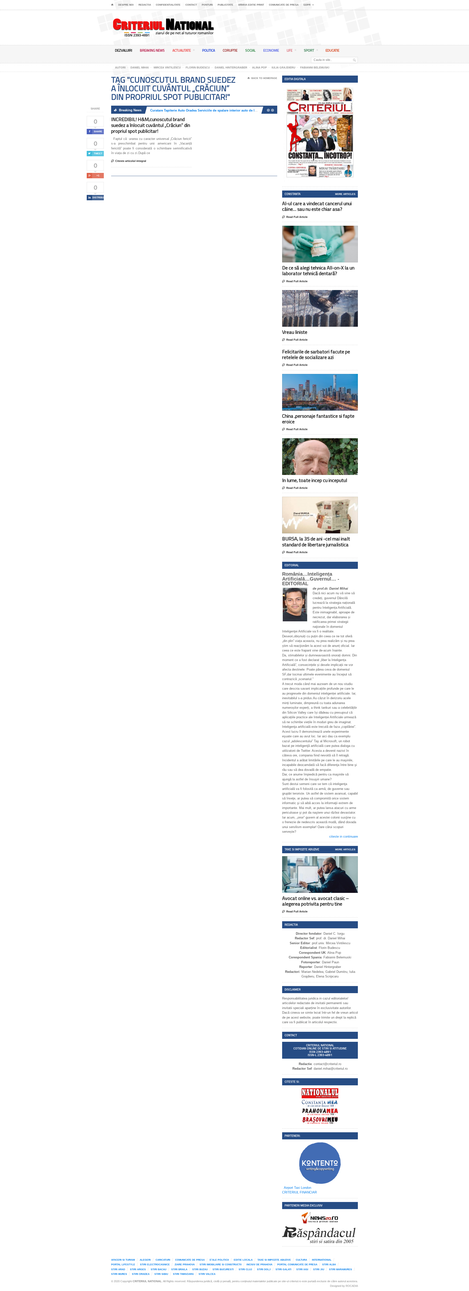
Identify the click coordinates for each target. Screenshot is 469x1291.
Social (250, 50)
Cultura (301, 1259)
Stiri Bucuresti (223, 1269)
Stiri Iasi (302, 1269)
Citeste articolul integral (128, 161)
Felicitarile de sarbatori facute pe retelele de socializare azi (316, 354)
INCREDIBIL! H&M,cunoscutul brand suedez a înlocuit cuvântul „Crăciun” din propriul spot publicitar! (150, 125)
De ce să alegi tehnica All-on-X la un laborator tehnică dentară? (318, 270)
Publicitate (225, 4)
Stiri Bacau (158, 1269)
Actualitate (181, 50)
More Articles (345, 194)
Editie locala (243, 1259)
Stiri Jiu (318, 1269)
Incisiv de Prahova (259, 1264)
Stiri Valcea (207, 1274)
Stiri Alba (329, 1264)
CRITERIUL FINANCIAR (299, 1192)
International (321, 1259)
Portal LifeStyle (123, 1264)
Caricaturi (163, 1259)
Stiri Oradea (140, 1274)
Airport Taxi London (297, 1188)
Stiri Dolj (264, 1269)
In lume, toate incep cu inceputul (314, 480)
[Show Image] (314, 230)
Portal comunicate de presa (297, 1264)
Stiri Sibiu (161, 1274)
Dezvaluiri (123, 50)
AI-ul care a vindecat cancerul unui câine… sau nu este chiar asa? (317, 206)
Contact (191, 4)
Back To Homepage (262, 78)
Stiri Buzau (200, 1269)
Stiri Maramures (340, 1269)
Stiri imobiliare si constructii (221, 1264)
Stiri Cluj (245, 1269)
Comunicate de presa (283, 4)
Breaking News (152, 50)
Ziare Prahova (185, 1264)
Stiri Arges (138, 1269)
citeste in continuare (343, 836)
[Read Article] (326, 230)
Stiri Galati (283, 1269)
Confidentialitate (168, 4)
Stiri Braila (179, 1269)
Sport (309, 50)
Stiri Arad (118, 1269)
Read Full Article (295, 217)
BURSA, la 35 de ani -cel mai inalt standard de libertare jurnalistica (316, 541)
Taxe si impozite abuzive (274, 1259)
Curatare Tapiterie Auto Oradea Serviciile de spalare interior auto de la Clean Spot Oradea (218, 110)
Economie (271, 50)
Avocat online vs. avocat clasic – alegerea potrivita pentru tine (315, 901)
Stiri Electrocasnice (155, 1264)
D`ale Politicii (219, 1259)
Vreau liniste (294, 332)
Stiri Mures (119, 1274)
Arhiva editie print (251, 4)
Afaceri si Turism (123, 1259)
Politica (208, 50)
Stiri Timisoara (183, 1274)
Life (289, 50)
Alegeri (145, 1259)
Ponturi (207, 4)
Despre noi (126, 4)
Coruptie (230, 50)
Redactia (145, 4)
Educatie (332, 50)
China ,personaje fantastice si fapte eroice (318, 418)
